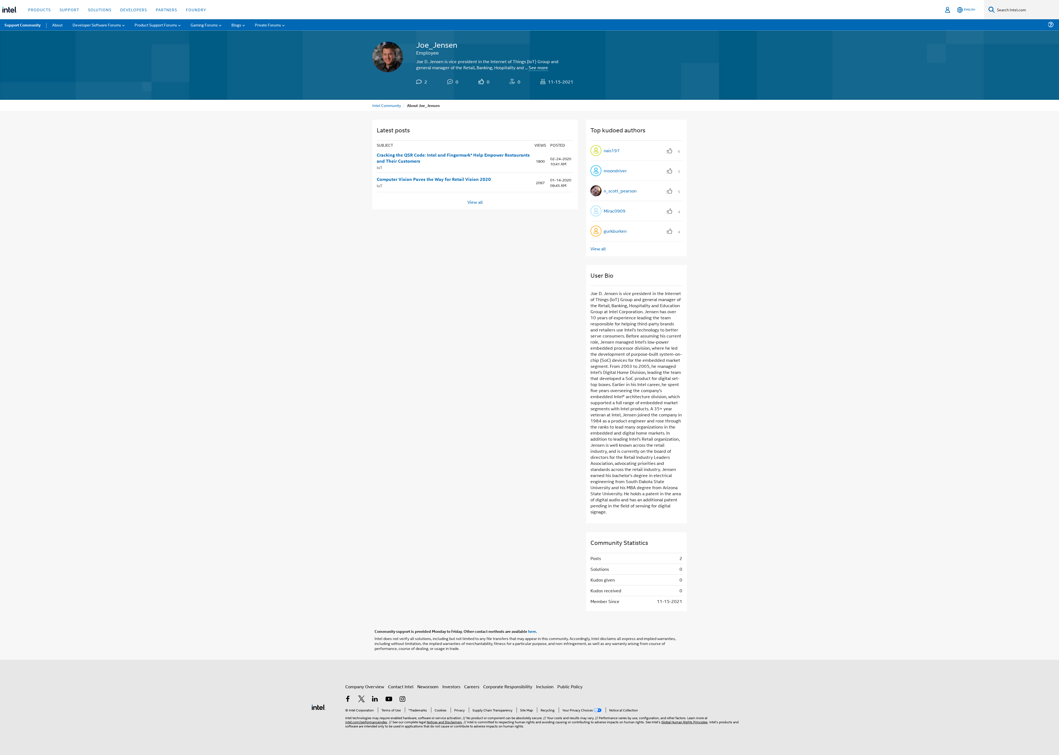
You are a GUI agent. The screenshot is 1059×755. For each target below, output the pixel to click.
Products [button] (39, 9)
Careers (471, 686)
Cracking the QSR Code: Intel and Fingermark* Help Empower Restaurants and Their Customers (453, 158)
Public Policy (569, 686)
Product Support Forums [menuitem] (156, 25)
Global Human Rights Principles (684, 721)
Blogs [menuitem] (236, 25)
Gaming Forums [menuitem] (204, 25)
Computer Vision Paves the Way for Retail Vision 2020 (434, 179)
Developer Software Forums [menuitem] (97, 25)
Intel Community (386, 105)
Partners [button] (166, 9)
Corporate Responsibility (507, 686)
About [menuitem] (57, 25)
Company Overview (364, 686)
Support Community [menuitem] (22, 25)
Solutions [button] (99, 9)
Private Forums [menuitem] (268, 25)
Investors (451, 686)
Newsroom (427, 686)
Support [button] (69, 9)
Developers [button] (133, 9)
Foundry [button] (196, 9)
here (532, 631)
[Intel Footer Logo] (318, 706)
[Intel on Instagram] (402, 699)
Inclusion (544, 686)
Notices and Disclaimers (444, 721)
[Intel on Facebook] (347, 699)
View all (475, 202)
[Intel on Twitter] (361, 699)
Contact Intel (400, 686)
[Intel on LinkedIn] (375, 699)
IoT (379, 167)
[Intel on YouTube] (389, 699)
